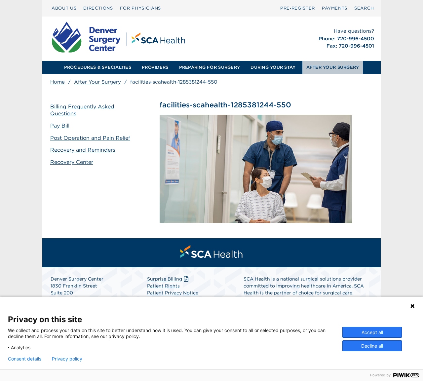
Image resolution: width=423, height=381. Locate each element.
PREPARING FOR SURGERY (209, 67)
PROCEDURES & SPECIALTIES (97, 67)
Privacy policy (67, 359)
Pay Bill (59, 126)
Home (57, 82)
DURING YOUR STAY (272, 67)
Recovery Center (71, 162)
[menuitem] (64, 8)
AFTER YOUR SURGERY (332, 67)
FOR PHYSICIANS (140, 8)
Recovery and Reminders (82, 150)
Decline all (372, 346)
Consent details (24, 359)
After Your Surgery (97, 82)
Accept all (372, 332)
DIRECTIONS (98, 8)
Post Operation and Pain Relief (90, 138)
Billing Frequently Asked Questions (82, 110)
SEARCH (364, 8)
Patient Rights (163, 285)
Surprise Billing (164, 279)
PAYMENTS (334, 8)
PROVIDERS (155, 67)
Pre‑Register (297, 8)
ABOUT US (64, 8)
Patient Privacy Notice (172, 292)
